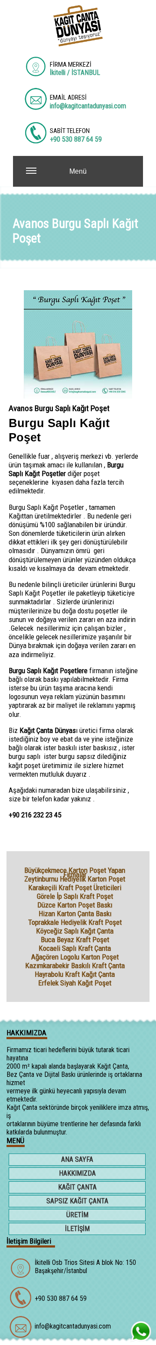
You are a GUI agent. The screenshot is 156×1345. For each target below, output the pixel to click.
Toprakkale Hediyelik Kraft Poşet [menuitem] (75, 922)
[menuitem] (78, 1160)
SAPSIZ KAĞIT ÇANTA (77, 1201)
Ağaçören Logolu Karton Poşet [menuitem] (75, 957)
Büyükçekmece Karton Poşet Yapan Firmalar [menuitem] (74, 870)
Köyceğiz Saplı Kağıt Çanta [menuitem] (75, 931)
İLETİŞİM (77, 1229)
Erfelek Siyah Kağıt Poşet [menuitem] (74, 983)
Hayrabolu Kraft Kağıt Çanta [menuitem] (75, 974)
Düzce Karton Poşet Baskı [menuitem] (74, 905)
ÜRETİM (77, 1215)
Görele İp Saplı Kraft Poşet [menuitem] (75, 896)
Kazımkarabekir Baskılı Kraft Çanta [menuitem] (75, 965)
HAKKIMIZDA (77, 1173)
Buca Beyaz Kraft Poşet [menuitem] (75, 939)
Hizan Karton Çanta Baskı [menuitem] (75, 913)
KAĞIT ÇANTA (77, 1187)
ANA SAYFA (77, 1159)
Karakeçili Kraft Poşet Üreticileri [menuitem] (74, 887)
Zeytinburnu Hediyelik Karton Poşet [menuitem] (74, 879)
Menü (78, 171)
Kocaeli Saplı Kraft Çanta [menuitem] (75, 948)
